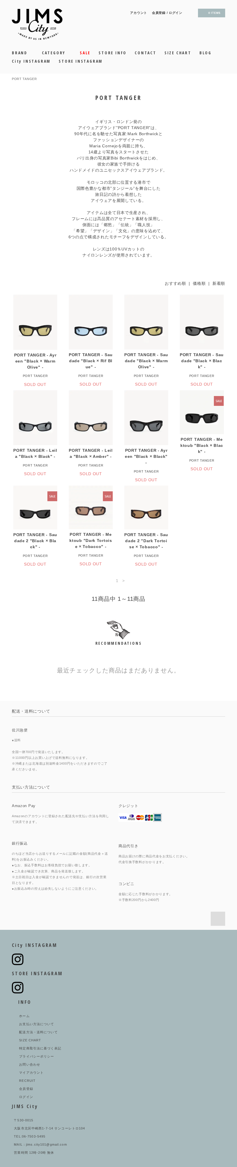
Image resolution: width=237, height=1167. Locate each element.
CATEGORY (54, 52)
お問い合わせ (29, 1064)
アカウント (138, 12)
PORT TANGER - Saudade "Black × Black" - (202, 360)
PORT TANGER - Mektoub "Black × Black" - (201, 445)
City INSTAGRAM (31, 61)
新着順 (218, 283)
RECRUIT (27, 1080)
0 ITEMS (214, 13)
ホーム (24, 1016)
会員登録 (159, 12)
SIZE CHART (177, 52)
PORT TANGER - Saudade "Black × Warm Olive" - (146, 360)
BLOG (205, 52)
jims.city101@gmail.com (46, 1144)
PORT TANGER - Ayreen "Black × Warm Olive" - (35, 361)
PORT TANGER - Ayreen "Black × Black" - (146, 456)
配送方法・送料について (38, 1032)
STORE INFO (113, 52)
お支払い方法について (36, 1024)
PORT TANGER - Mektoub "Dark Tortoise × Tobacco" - (90, 540)
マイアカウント (31, 1072)
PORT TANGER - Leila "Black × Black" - (35, 453)
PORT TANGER (24, 79)
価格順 (199, 283)
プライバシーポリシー (36, 1056)
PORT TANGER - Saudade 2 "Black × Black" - (35, 540)
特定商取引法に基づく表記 (40, 1048)
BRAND (20, 52)
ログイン (175, 12)
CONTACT (145, 52)
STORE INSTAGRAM (81, 61)
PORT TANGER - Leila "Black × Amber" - (91, 453)
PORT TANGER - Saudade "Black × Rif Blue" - (91, 360)
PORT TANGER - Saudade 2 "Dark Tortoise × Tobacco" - (146, 540)
